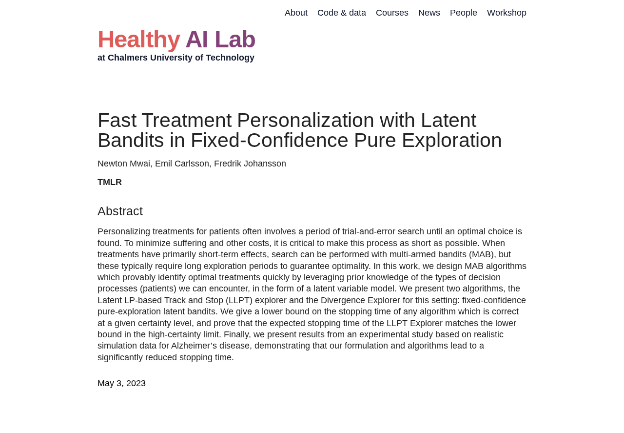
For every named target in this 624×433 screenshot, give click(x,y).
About (296, 13)
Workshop (506, 13)
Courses (392, 13)
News (429, 13)
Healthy (176, 38)
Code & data (341, 13)
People (463, 13)
